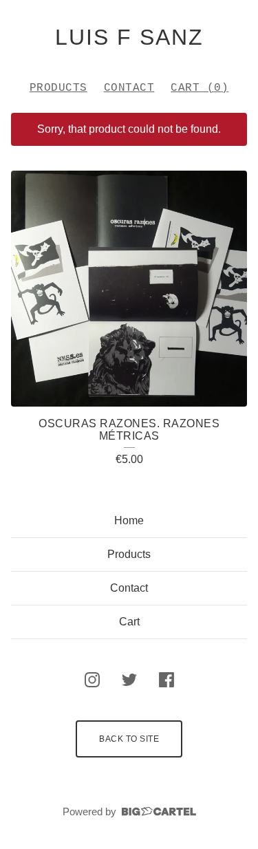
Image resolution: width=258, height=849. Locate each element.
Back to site (129, 739)
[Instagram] (92, 680)
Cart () (199, 88)
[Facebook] (166, 680)
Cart (129, 621)
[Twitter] (129, 680)
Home (129, 520)
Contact (129, 88)
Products (58, 88)
